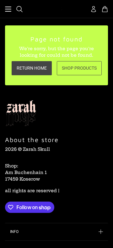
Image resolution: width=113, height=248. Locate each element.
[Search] (19, 9)
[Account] (93, 9)
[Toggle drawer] (8, 9)
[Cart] (105, 9)
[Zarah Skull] (56, 9)
